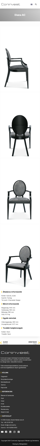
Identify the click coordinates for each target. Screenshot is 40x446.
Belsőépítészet (5, 382)
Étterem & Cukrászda (7, 395)
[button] (31, 4)
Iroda (2, 404)
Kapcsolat (4, 387)
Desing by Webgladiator (20, 444)
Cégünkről (4, 376)
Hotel (2, 401)
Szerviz (3, 385)
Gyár (2, 398)
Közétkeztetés (5, 406)
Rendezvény (5, 409)
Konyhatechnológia (7, 379)
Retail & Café (5, 412)
